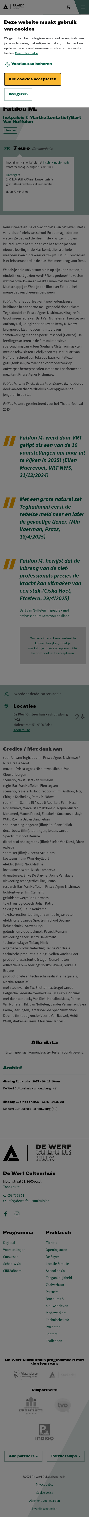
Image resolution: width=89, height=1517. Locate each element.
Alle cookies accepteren (33, 79)
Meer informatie (26, 53)
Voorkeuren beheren (31, 64)
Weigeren (18, 94)
